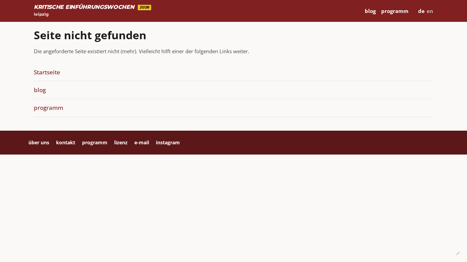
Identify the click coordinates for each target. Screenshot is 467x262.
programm (395, 11)
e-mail (141, 142)
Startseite (47, 72)
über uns (38, 142)
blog (370, 11)
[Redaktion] (458, 253)
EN (430, 11)
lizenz (121, 142)
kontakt (65, 142)
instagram (168, 142)
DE (421, 11)
